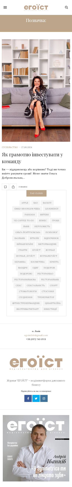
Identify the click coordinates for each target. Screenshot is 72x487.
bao (35, 203)
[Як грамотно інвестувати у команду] (36, 90)
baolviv (47, 203)
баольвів (19, 238)
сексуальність (36, 285)
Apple (25, 203)
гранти (22, 250)
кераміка (20, 262)
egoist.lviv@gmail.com (36, 335)
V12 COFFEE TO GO (24, 220)
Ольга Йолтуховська (27, 232)
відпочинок (51, 238)
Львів (26, 226)
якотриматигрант (27, 309)
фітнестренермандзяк (26, 303)
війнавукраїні (25, 244)
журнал (50, 250)
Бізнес (43, 220)
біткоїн (34, 238)
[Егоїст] (36, 7)
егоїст (36, 250)
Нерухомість (42, 226)
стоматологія (28, 291)
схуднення (25, 297)
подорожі (26, 273)
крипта (54, 262)
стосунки (48, 291)
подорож (49, 267)
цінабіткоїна (53, 303)
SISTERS (44, 214)
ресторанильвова (25, 279)
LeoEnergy (52, 208)
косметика (37, 262)
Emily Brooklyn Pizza (27, 208)
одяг (35, 267)
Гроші (55, 220)
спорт (53, 285)
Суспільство (10, 147)
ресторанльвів (50, 279)
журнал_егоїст (25, 256)
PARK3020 (30, 214)
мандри (22, 267)
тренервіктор (45, 297)
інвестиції (50, 309)
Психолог (51, 232)
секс (19, 285)
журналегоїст (48, 256)
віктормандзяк (47, 244)
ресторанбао (45, 273)
